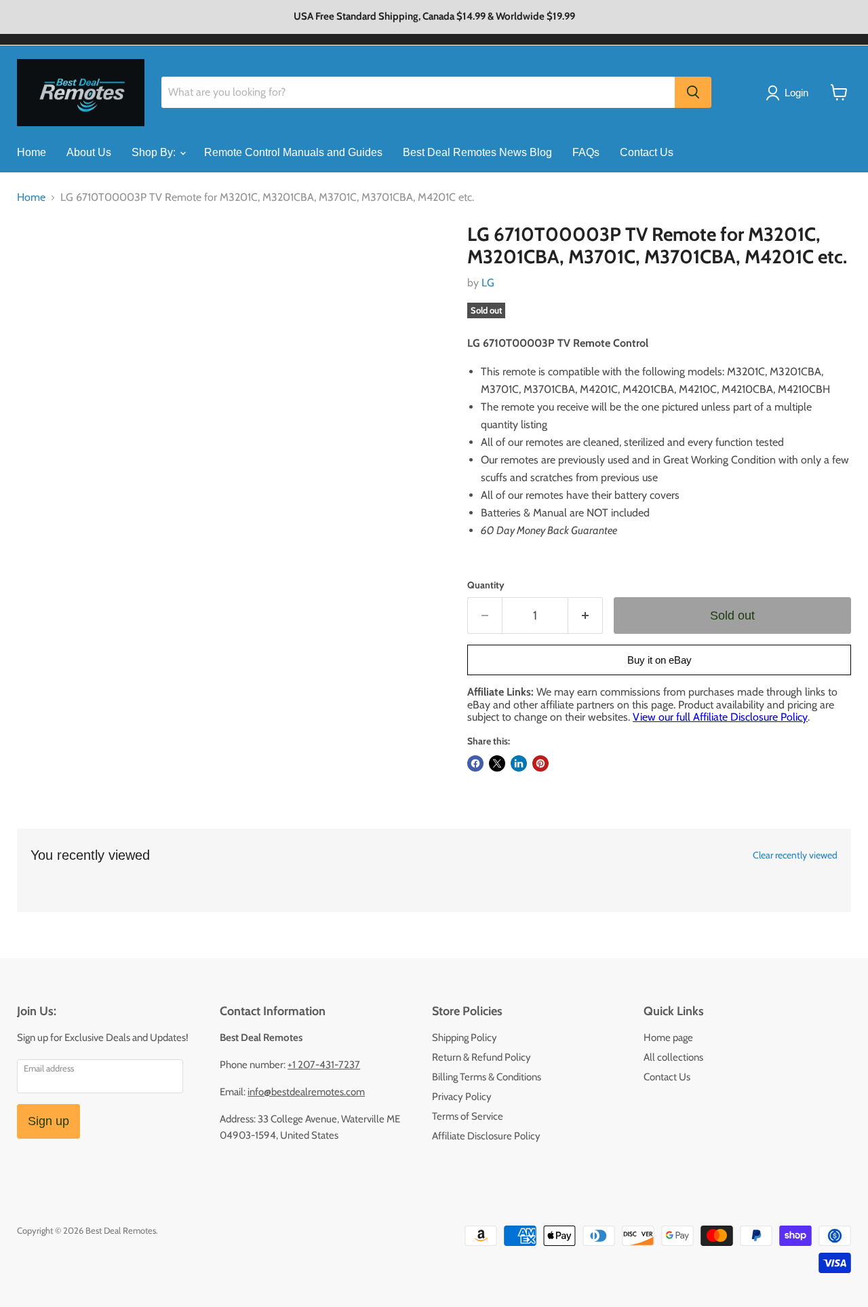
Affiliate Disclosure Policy (486, 1136)
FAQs (585, 152)
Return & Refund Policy (481, 1057)
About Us (88, 152)
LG (487, 282)
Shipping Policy (464, 1037)
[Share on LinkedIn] (519, 763)
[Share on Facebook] (475, 763)
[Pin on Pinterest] (540, 763)
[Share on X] (497, 763)
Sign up (48, 1121)
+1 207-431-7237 (324, 1065)
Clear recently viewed (795, 855)
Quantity (486, 585)
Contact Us (646, 152)
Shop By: (155, 152)
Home (31, 152)
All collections (673, 1057)
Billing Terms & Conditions (486, 1077)
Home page (668, 1037)
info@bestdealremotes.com (306, 1092)
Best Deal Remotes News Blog (477, 152)
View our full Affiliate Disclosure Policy (720, 717)
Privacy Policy (462, 1097)
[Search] (693, 92)
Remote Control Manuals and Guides (293, 152)
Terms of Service (467, 1116)
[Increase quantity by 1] (585, 615)
